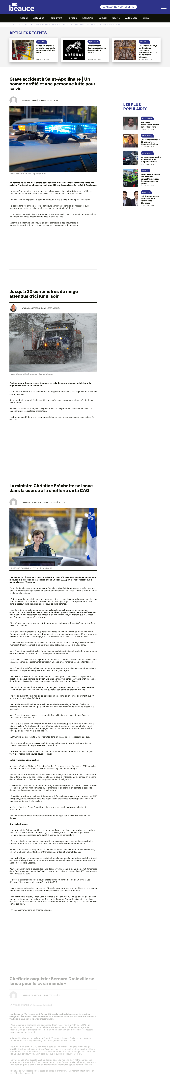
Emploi (146, 18)
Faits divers (56, 18)
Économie (87, 18)
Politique (72, 18)
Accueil (24, 18)
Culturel (102, 18)
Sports (116, 18)
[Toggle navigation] (164, 7)
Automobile (131, 18)
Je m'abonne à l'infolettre (118, 7)
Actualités (38, 18)
